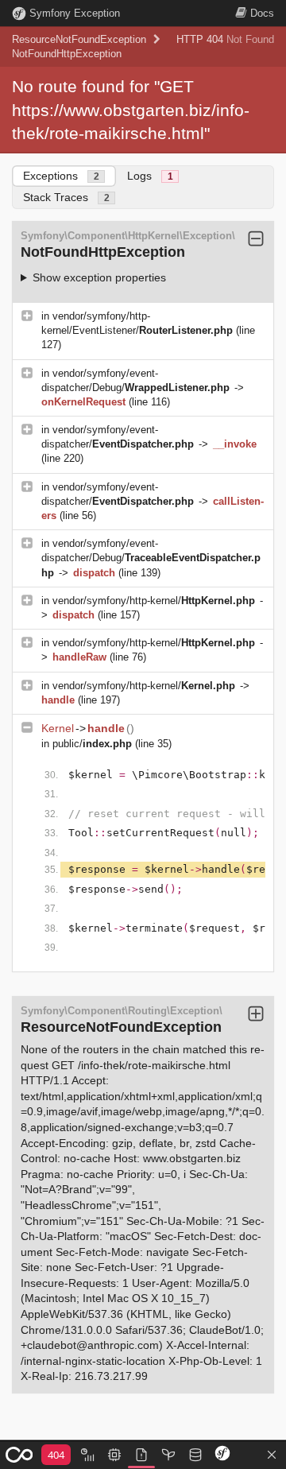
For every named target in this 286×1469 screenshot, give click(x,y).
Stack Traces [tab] (66, 197)
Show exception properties (99, 277)
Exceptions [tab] (61, 175)
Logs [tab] (150, 175)
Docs (262, 13)
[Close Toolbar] (271, 1455)
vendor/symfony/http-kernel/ (153, 601)
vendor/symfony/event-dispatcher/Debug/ (151, 557)
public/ (92, 744)
